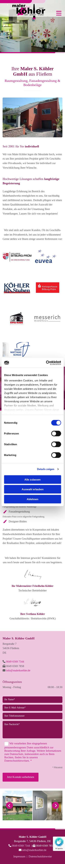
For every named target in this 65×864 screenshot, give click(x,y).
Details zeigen (45, 469)
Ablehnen (32, 499)
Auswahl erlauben (33, 489)
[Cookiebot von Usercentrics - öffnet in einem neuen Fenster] (46, 363)
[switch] (56, 433)
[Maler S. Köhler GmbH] (23, 9)
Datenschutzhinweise (40, 856)
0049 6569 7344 (15, 661)
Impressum (19, 856)
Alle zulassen (32, 479)
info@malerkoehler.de (18, 670)
